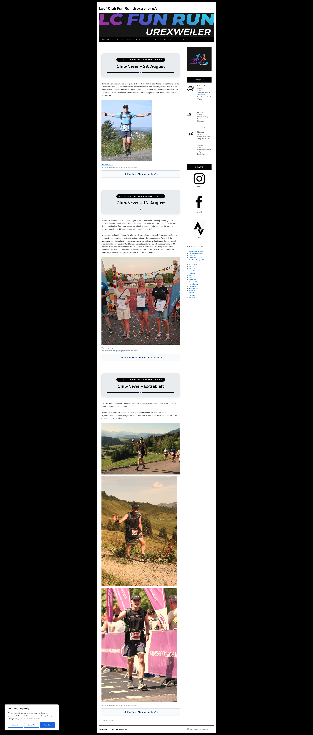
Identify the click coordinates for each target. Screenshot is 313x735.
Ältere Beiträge (107, 720)
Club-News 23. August (196, 251)
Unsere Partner (182, 40)
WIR (103, 40)
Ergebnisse (130, 40)
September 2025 (193, 288)
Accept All (47, 725)
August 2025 (193, 291)
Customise (15, 725)
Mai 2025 (192, 297)
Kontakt (163, 40)
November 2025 (193, 284)
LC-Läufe (120, 40)
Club (156, 40)
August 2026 (193, 264)
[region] (32, 717)
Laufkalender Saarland (144, 40)
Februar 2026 (193, 277)
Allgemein (117, 167)
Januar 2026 (192, 280)
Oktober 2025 (193, 286)
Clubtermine (201, 95)
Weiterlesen (107, 164)
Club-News (111, 40)
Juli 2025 (191, 293)
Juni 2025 (192, 295)
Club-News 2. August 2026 (197, 260)
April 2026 (192, 273)
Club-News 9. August (195, 258)
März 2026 (192, 275)
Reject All (31, 725)
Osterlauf (171, 40)
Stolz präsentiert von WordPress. (199, 729)
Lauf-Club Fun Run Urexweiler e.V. (128, 8)
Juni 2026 (192, 269)
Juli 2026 (191, 266)
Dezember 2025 (193, 282)
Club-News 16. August (196, 253)
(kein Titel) (192, 255)
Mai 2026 (192, 271)
